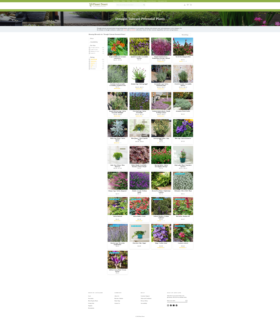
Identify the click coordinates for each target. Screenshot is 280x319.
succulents (132, 30)
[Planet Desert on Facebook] (171, 305)
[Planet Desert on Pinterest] (176, 305)
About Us (134, 1)
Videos (123, 1)
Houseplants (91, 308)
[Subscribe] (186, 301)
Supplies (90, 305)
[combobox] (131, 4)
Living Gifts (91, 303)
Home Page (117, 300)
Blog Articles (116, 1)
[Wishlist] (188, 4)
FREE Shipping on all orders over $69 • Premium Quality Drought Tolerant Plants (140, 10)
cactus (125, 30)
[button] (185, 35)
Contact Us (141, 1)
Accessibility (144, 303)
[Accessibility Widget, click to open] (147, 303)
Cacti (89, 296)
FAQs (128, 1)
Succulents (90, 298)
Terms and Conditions (146, 298)
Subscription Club (162, 1)
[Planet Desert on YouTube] (174, 305)
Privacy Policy (144, 300)
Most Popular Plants (93, 300)
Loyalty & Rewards (151, 1)
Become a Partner (119, 298)
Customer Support (145, 296)
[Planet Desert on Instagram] (168, 305)
